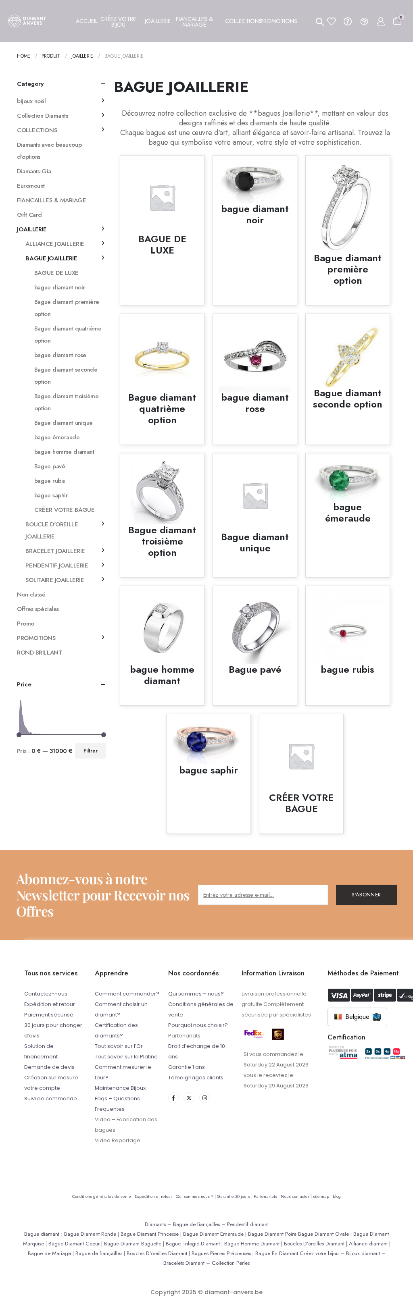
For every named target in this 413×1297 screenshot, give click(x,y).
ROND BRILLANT (39, 652)
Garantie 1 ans (186, 1067)
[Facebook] (173, 1097)
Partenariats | (267, 1196)
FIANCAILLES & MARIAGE (51, 200)
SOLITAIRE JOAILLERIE (54, 580)
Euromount (31, 185)
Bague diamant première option (66, 307)
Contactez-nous (45, 994)
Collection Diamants (42, 115)
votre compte (42, 1088)
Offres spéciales (38, 609)
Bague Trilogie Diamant (193, 1243)
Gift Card (29, 214)
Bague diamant (41, 1234)
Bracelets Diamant (183, 1263)
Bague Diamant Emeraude (213, 1234)
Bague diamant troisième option (66, 402)
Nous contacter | (297, 1196)
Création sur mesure (51, 1077)
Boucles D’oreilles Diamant (314, 1243)
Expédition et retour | (155, 1196)
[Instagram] (204, 1097)
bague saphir (51, 495)
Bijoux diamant (363, 1253)
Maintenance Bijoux (120, 1088)
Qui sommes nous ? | (196, 1196)
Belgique (357, 1016)
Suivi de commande (50, 1098)
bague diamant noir (59, 287)
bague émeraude (57, 437)
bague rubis (49, 480)
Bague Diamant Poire (272, 1234)
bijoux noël (31, 101)
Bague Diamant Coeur (74, 1243)
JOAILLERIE (31, 229)
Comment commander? (127, 994)
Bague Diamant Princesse (150, 1234)
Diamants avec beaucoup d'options (49, 150)
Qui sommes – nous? (196, 994)
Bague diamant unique (63, 422)
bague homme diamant (64, 451)
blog (337, 1196)
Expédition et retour (49, 1004)
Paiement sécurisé (48, 1014)
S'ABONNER (366, 894)
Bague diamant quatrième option (68, 334)
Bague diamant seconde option (66, 375)
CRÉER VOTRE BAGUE (64, 509)
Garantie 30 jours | (235, 1196)
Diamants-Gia (34, 171)
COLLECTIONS (37, 130)
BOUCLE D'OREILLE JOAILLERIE (51, 530)
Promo (25, 623)
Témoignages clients (195, 1077)
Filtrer (90, 751)
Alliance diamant (368, 1243)
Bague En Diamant (276, 1253)
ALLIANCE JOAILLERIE (54, 243)
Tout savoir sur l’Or (119, 1046)
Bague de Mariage (49, 1253)
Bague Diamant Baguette (132, 1243)
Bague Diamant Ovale (323, 1234)
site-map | (323, 1196)
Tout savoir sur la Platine (126, 1056)
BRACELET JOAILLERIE (55, 551)
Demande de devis (49, 1067)
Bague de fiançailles (196, 1224)
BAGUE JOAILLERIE (51, 258)
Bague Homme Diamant (252, 1243)
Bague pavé (49, 466)
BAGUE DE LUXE (56, 272)
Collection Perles (231, 1263)
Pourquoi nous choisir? (198, 1025)
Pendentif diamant (248, 1224)
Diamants (155, 1224)
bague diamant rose (60, 355)
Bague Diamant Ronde (90, 1234)
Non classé (31, 594)
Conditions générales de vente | (103, 1196)
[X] (189, 1097)
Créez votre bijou (319, 1253)
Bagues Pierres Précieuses (221, 1253)
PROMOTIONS (36, 638)
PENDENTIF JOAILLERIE (56, 565)
